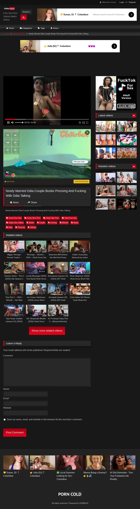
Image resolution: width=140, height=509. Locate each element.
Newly (75, 223)
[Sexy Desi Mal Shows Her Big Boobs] (106, 140)
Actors (56, 28)
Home (11, 28)
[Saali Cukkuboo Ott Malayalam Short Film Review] (127, 204)
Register (132, 2)
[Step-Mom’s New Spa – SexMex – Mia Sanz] (106, 190)
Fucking (53, 223)
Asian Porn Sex (19, 34)
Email (6, 398)
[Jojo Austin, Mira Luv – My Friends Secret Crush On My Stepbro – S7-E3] (127, 177)
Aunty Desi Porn (33, 218)
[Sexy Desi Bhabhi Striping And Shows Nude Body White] (106, 153)
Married (65, 223)
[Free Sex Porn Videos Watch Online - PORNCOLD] (10, 9)
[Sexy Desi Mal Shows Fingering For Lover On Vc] (127, 153)
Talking (33, 227)
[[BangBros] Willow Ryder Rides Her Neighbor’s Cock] (127, 190)
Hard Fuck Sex (71, 218)
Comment (8, 355)
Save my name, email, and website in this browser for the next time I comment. (44, 419)
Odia (10, 227)
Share (33, 202)
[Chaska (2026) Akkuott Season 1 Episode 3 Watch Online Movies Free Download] (106, 204)
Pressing (21, 227)
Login (121, 2)
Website (7, 408)
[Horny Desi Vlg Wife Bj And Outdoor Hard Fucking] (106, 126)
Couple (42, 223)
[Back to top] (132, 501)
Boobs (31, 223)
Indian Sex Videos (16, 223)
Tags (43, 28)
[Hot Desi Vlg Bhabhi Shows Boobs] (127, 140)
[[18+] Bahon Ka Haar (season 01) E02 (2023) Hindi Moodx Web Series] (106, 177)
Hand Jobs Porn (52, 218)
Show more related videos (47, 330)
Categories (27, 28)
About (15, 202)
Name (7, 389)
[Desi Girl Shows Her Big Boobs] (127, 126)
